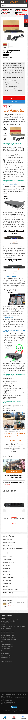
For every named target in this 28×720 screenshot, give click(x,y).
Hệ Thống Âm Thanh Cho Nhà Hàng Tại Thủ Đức (13, 482)
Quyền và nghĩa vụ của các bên (7, 646)
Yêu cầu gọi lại (14, 102)
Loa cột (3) (5, 553)
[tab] (5, 106)
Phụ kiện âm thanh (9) (8, 593)
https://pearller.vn (8, 703)
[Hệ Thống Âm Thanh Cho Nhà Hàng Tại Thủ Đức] (14, 470)
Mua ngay (14, 98)
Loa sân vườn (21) (7, 545)
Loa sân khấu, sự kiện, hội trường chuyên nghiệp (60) (13, 549)
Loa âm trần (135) (7, 539)
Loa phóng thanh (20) (8, 574)
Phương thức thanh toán (6, 651)
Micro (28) (5, 586)
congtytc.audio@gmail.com (10, 702)
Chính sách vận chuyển (6, 655)
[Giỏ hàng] (25, 2)
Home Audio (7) (6, 571)
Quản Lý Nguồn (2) (7, 568)
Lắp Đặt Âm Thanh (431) (8, 577)
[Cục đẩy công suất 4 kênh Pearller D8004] (14, 505)
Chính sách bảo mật (5, 648)
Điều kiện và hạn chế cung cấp (7, 635)
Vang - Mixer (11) (7, 559)
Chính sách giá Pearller (6, 642)
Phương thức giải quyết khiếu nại (8, 637)
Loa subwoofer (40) (7, 556)
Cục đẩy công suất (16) (8, 562)
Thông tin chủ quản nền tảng (7, 644)
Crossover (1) (6, 565)
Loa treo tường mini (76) (9, 542)
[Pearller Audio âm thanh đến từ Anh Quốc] (14, 2)
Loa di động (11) (7, 580)
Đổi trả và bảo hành (5, 653)
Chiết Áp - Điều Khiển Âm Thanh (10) (11, 589)
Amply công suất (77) (8, 583)
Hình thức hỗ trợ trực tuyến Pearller (8, 639)
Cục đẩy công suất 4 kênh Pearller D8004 (14, 518)
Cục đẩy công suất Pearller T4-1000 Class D (16, 603)
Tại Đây (12, 436)
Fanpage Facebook (6, 662)
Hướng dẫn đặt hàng (5, 657)
